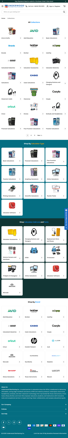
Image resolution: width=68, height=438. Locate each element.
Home (3, 18)
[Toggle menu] (2, 6)
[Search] (64, 12)
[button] (2, 1)
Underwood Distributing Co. (15, 433)
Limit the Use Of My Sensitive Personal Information (50, 433)
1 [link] (27, 135)
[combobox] (34, 12)
